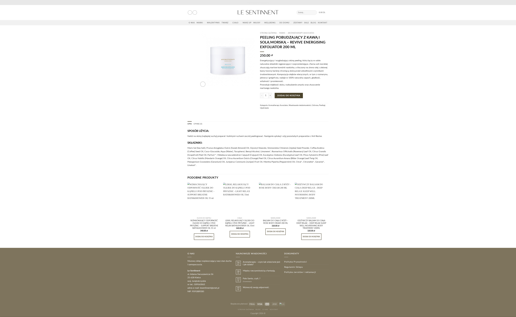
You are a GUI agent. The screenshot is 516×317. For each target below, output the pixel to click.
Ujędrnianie (264, 108)
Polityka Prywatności (295, 262)
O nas (192, 23)
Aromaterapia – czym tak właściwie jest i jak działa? (261, 263)
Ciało (235, 23)
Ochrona (315, 105)
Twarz (225, 23)
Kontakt (322, 23)
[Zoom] (202, 84)
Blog (313, 23)
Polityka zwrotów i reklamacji (300, 272)
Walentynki (213, 23)
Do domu (284, 23)
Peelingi (322, 105)
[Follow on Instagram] (195, 12)
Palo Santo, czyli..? (251, 278)
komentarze (247, 281)
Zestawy (297, 23)
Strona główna (268, 33)
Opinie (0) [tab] (198, 124)
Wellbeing (269, 23)
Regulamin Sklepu (293, 267)
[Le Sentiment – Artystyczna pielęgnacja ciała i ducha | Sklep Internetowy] (258, 12)
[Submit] (314, 12)
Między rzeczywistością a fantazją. (259, 271)
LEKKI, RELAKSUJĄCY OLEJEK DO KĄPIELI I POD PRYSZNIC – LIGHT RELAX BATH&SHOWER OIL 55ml (239, 223)
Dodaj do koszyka (288, 95)
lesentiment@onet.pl (209, 288)
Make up (247, 23)
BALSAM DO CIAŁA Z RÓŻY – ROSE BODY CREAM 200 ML (275, 222)
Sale (306, 23)
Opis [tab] (189, 124)
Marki (200, 23)
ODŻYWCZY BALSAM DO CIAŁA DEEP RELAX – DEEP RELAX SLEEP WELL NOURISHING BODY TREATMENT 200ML (311, 224)
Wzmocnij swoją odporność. (256, 287)
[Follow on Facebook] (190, 12)
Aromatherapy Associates (301, 33)
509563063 (199, 284)
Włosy (256, 23)
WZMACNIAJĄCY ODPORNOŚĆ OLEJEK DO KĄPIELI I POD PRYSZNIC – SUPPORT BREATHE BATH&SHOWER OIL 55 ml (204, 224)
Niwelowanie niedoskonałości (300, 105)
